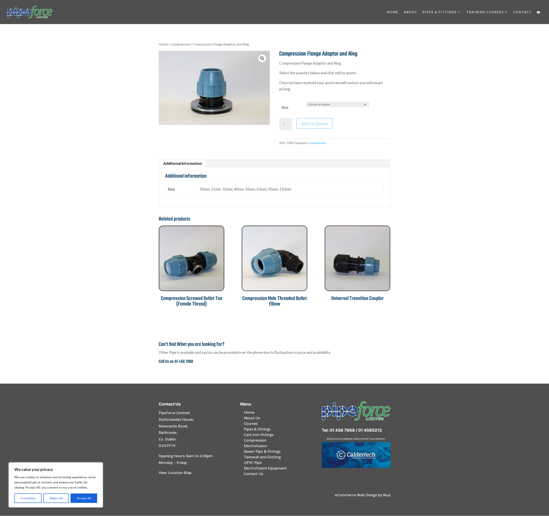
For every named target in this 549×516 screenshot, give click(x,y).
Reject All (56, 498)
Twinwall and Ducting (262, 456)
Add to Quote (314, 123)
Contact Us (253, 473)
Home (392, 12)
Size (284, 107)
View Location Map (175, 472)
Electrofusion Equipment (265, 468)
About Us (252, 417)
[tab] (182, 163)
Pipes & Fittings (439, 12)
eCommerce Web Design (356, 494)
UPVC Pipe (253, 462)
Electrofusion (255, 445)
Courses (251, 423)
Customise (28, 498)
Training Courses (485, 12)
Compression (180, 44)
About (410, 12)
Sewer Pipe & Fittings (262, 451)
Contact (522, 12)
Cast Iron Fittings (258, 434)
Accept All (84, 498)
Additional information (182, 163)
